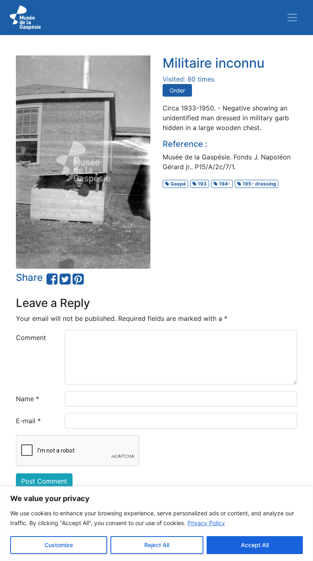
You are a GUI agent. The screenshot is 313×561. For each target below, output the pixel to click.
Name (27, 399)
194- (224, 184)
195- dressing (258, 184)
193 (201, 184)
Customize (58, 544)
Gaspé (177, 184)
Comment (31, 338)
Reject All (156, 544)
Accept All (255, 544)
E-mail (28, 421)
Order (177, 90)
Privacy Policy (206, 522)
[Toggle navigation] (292, 17)
